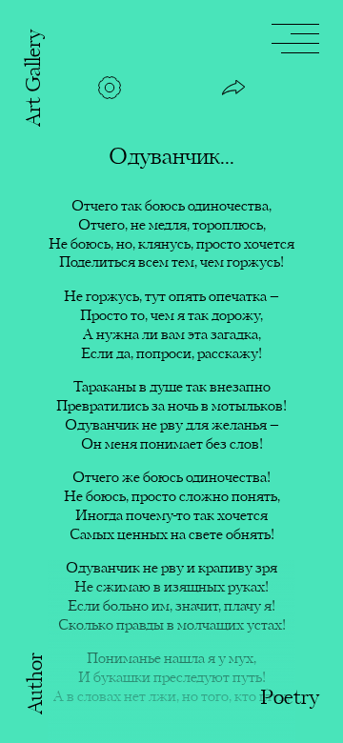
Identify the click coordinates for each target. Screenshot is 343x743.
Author (37, 683)
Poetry (289, 699)
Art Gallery (35, 78)
